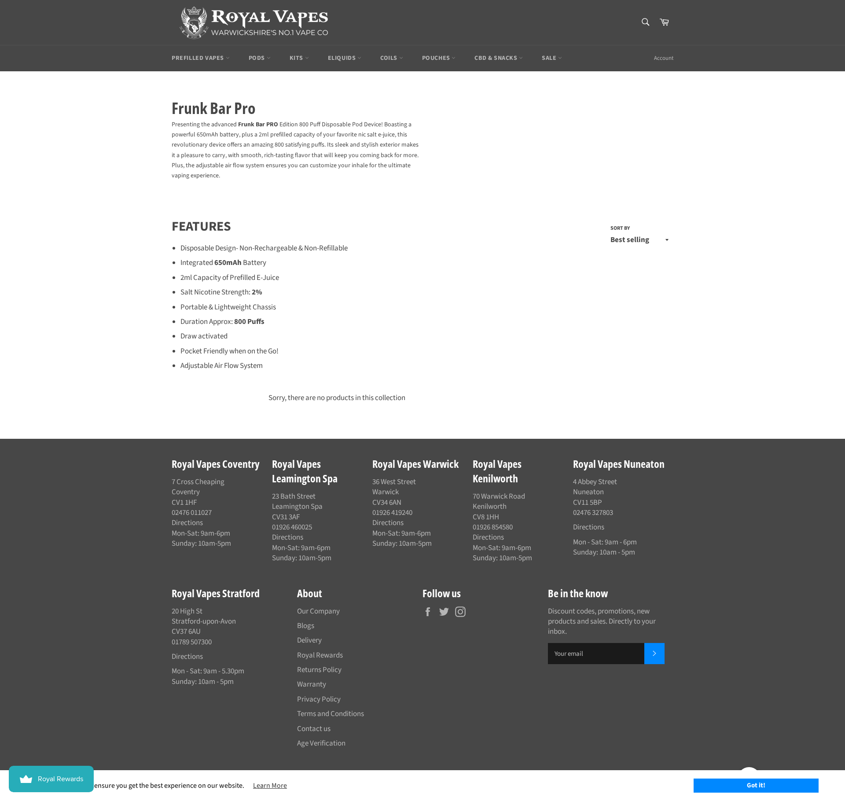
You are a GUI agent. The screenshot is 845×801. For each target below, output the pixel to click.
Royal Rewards (320, 655)
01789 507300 (192, 642)
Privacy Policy (319, 699)
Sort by (620, 228)
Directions (187, 523)
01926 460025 (292, 527)
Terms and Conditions (330, 714)
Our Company (318, 611)
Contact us (314, 729)
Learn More (270, 785)
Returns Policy (319, 670)
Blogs (305, 626)
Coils (389, 58)
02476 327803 (593, 512)
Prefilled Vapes (199, 58)
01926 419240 (392, 512)
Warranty (311, 684)
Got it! (756, 785)
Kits (297, 58)
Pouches (437, 58)
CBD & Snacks (496, 58)
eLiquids (342, 58)
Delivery (309, 640)
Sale (550, 58)
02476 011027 (192, 512)
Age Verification (321, 743)
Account (663, 58)
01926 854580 (493, 527)
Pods (258, 58)
